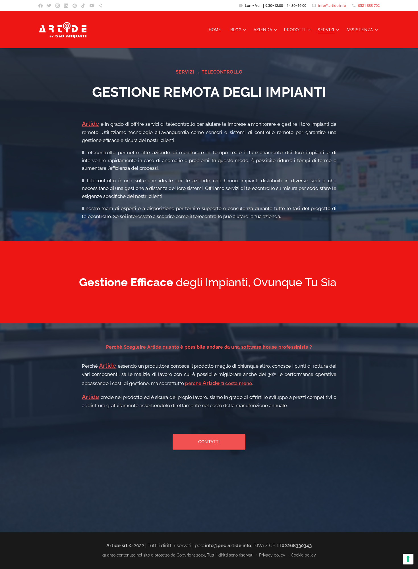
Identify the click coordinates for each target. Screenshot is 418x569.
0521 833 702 (369, 5)
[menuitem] (216, 30)
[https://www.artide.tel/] (100, 6)
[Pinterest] (74, 6)
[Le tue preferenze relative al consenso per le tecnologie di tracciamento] (408, 559)
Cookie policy (303, 555)
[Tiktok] (83, 6)
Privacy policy (272, 555)
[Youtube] (91, 6)
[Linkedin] (66, 6)
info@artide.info (332, 5)
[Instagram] (57, 6)
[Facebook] (40, 6)
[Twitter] (49, 6)
